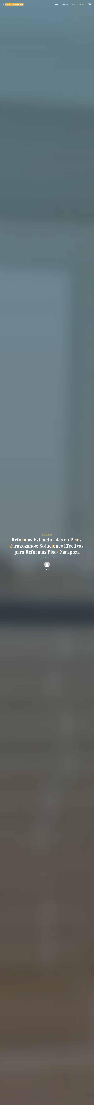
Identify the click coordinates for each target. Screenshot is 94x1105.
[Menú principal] (89, 4)
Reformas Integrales (13, 4)
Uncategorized (47, 534)
